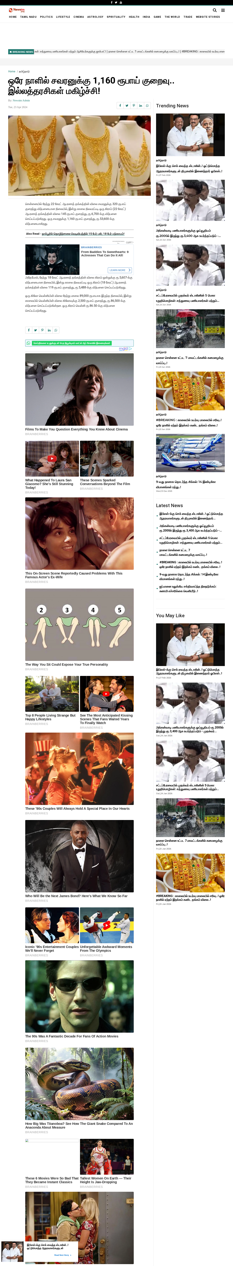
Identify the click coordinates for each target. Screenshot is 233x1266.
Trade (188, 17)
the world (172, 17)
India (146, 17)
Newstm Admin (21, 100)
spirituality (116, 17)
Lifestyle (63, 17)
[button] (223, 11)
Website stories (208, 17)
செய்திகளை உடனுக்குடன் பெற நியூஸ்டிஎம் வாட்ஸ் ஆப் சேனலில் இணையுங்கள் (72, 343)
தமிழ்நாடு (24, 71)
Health (134, 17)
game (157, 17)
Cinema (79, 17)
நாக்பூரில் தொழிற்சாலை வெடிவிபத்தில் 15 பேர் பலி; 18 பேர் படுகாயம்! (83, 233)
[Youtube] (121, 2)
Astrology (95, 17)
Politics (46, 17)
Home (13, 17)
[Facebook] (112, 2)
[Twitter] (116, 2)
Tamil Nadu (28, 17)
